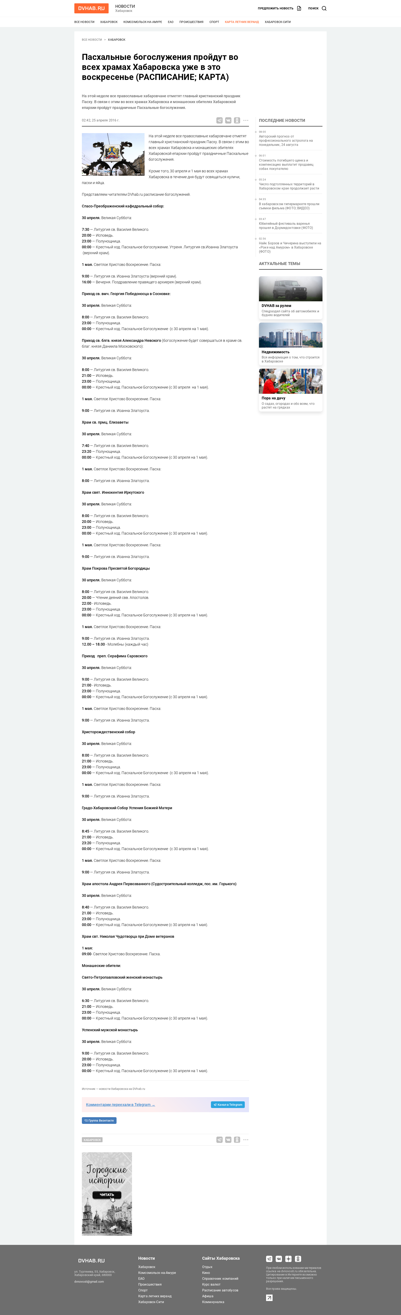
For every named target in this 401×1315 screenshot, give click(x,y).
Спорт (214, 22)
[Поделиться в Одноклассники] (237, 120)
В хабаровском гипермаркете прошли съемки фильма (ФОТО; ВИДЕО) (289, 206)
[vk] (279, 1259)
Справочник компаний (220, 1279)
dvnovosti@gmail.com (89, 1281)
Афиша (207, 1296)
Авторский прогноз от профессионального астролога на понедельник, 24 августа (286, 140)
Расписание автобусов (220, 1290)
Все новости (84, 22)
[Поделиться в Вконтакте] (228, 120)
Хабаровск (109, 22)
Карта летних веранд (242, 22)
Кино (206, 1273)
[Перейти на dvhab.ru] (91, 8)
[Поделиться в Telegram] (219, 120)
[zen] (288, 1259)
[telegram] (269, 1259)
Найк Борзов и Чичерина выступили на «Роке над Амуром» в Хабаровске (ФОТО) (290, 247)
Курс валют (211, 1284)
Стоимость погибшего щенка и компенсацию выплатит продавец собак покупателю (286, 164)
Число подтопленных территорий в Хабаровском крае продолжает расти (289, 186)
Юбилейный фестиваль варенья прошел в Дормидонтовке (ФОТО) (286, 226)
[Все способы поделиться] (246, 120)
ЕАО (171, 22)
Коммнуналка (213, 1302)
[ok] (298, 1259)
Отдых (207, 1267)
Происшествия (191, 22)
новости (125, 6)
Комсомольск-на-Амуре (142, 22)
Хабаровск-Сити (278, 22)
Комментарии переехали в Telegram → (120, 1104)
